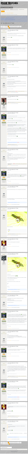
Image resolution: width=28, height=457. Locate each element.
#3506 (26, 96)
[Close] (26, 17)
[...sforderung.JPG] (8, 231)
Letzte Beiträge (6, 7)
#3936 (26, 186)
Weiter (18, 26)
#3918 (26, 149)
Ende (20, 26)
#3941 (26, 253)
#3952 (26, 331)
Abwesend (4, 120)
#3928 (26, 169)
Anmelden (3, 11)
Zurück (4, 26)
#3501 (26, 76)
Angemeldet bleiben (21, 9)
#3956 (26, 346)
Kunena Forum (15, 451)
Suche (11, 7)
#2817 (26, 61)
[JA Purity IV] (9, 3)
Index (2, 7)
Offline (4, 37)
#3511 (26, 112)
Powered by (12, 451)
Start (1, 26)
